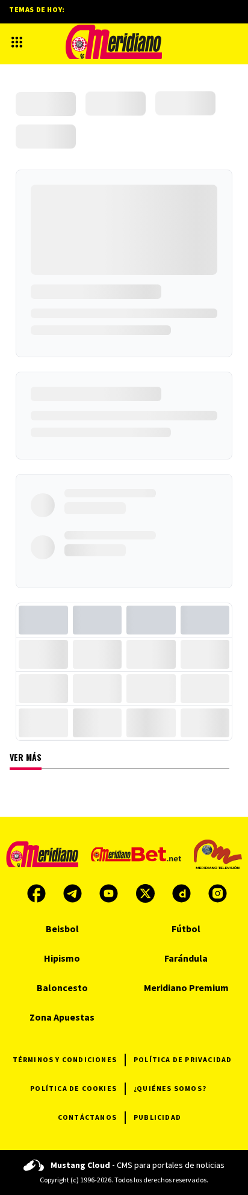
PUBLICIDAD (157, 1117)
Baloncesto (62, 987)
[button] (17, 42)
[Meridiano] (114, 42)
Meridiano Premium (186, 987)
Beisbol (62, 929)
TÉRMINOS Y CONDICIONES (65, 1059)
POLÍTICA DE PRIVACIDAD (183, 1059)
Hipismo (62, 958)
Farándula (186, 958)
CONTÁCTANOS (87, 1117)
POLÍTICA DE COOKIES (73, 1088)
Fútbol (186, 929)
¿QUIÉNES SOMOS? (170, 1088)
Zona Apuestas (62, 1017)
